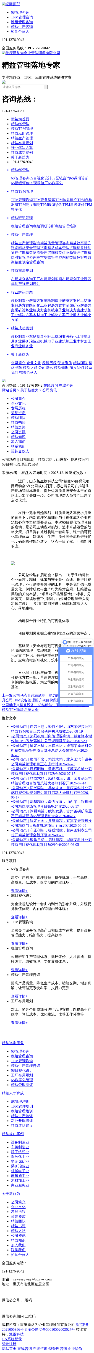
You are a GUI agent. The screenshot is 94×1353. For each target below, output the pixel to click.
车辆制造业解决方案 (60, 300)
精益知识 (61, 368)
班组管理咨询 (22, 22)
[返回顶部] (11, 4)
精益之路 (30, 368)
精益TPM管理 (22, 129)
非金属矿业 (20, 1161)
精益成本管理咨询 (62, 248)
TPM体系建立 (66, 200)
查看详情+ (19, 891)
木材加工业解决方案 (49, 315)
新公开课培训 (22, 1121)
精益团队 (80, 363)
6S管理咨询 (20, 12)
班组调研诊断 (44, 226)
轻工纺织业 (56, 336)
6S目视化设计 (40, 178)
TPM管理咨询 (22, 17)
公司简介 (18, 363)
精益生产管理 (22, 138)
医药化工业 (75, 336)
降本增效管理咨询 (51, 257)
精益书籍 (18, 422)
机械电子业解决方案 (63, 310)
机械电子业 (49, 341)
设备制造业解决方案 (27, 300)
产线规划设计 (29, 284)
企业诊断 (75, 1348)
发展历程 (49, 363)
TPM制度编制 (29, 205)
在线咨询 (50, 385)
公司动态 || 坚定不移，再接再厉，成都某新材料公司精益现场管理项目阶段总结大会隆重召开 (51, 750)
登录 (5, 1344)
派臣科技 (16, 1334)
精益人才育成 (13, 1093)
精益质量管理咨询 (54, 243)
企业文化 (33, 363)
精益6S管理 (20, 124)
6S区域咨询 (61, 178)
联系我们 (18, 446)
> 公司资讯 (48, 390)
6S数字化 (55, 183)
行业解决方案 (22, 148)
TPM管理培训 (22, 1106)
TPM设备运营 (44, 200)
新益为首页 (20, 119)
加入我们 (76, 368)
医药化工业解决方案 (45, 305)
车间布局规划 (66, 279)
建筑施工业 (67, 341)
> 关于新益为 (28, 390)
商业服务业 (24, 346)
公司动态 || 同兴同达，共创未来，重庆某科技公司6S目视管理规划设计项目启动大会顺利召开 (51, 792)
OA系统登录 (12, 1339)
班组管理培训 (66, 226)
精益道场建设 (22, 1125)
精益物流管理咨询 (40, 252)
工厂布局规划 (44, 279)
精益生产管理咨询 (25, 243)
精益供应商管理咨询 (71, 252)
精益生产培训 (22, 1116)
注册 (12, 1344)
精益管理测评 (22, 1085)
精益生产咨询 (22, 27)
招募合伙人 (20, 31)
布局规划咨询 (22, 279)
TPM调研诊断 (51, 205)
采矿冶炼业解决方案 (31, 310)
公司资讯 (45, 368)
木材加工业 (20, 1180)
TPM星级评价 (74, 205)
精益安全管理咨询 (32, 248)
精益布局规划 (22, 143)
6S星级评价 (20, 183)
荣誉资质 (64, 363)
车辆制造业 (38, 336)
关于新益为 (20, 157)
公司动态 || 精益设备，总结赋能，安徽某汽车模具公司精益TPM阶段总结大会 (46, 705)
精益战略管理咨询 (29, 262)
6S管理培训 (20, 1102)
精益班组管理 (22, 133)
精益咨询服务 (13, 1043)
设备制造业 (20, 336)
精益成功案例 (22, 152)
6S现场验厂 (38, 183)
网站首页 (9, 390)
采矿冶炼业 (31, 341)
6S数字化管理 (22, 1080)
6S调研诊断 (79, 178)
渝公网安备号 (51, 1329)
